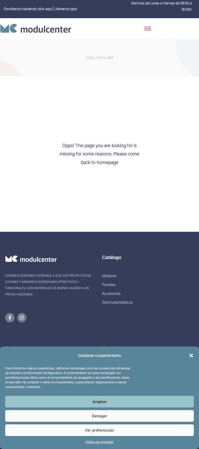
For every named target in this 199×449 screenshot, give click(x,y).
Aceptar (100, 401)
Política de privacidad (99, 442)
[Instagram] (21, 317)
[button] (191, 355)
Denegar (99, 415)
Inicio (90, 57)
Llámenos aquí (65, 8)
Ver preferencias (99, 430)
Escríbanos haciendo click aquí (28, 8)
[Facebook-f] (10, 317)
